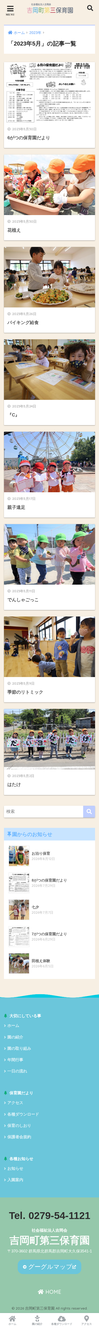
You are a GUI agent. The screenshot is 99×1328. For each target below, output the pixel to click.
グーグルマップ (49, 1266)
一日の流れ (17, 1071)
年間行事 (15, 1060)
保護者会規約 (19, 1137)
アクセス (15, 1103)
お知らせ (15, 1168)
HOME (52, 1292)
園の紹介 (15, 1037)
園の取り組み (19, 1048)
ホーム (13, 1025)
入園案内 (15, 1180)
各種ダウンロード (23, 1114)
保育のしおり (19, 1125)
